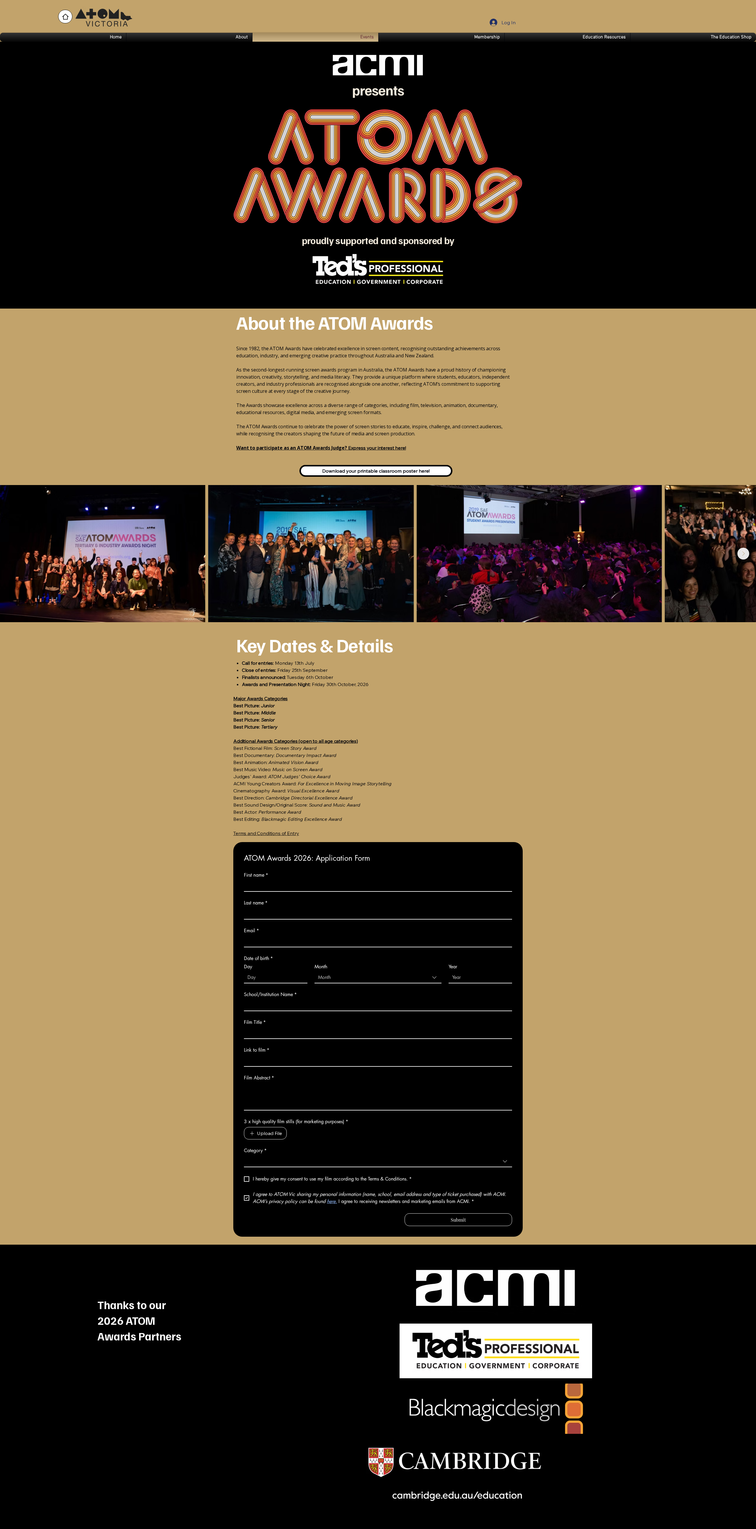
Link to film (256, 1050)
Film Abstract (259, 1078)
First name (256, 875)
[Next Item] (743, 554)
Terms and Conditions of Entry (266, 833)
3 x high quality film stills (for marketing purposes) (296, 1122)
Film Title (255, 1022)
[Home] (65, 16)
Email (251, 931)
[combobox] (378, 977)
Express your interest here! (321, 448)
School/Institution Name (270, 995)
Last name (256, 903)
